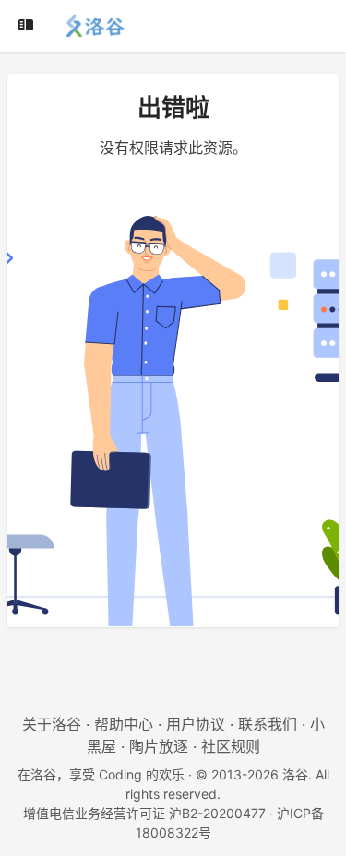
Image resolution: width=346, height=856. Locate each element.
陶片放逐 (158, 746)
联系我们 (267, 724)
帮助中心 (123, 724)
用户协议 (195, 724)
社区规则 (230, 746)
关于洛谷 (51, 724)
